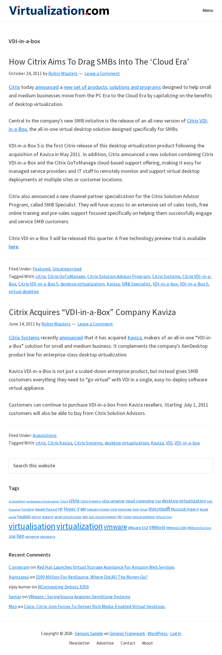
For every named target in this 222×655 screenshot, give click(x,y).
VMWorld (157, 527)
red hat (36, 517)
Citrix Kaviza (60, 443)
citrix (41, 276)
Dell (158, 501)
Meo (13, 606)
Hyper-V (71, 509)
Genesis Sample (89, 633)
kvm (136, 509)
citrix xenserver (113, 501)
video (127, 517)
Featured (41, 269)
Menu (208, 10)
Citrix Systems (166, 276)
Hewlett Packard (46, 509)
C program (19, 567)
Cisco (64, 501)
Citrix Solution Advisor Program (118, 276)
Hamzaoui (19, 577)
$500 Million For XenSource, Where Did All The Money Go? (92, 577)
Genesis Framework (127, 633)
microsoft (159, 508)
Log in (175, 633)
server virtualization (68, 517)
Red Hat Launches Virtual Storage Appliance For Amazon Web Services (106, 567)
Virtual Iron (164, 517)
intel (113, 509)
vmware (115, 526)
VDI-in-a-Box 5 (194, 284)
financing (15, 509)
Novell (204, 509)
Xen (20, 536)
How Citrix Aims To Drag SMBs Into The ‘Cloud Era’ (99, 61)
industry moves (98, 509)
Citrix (14, 87)
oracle (12, 517)
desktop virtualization (82, 284)
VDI (169, 443)
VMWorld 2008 (176, 528)
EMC (210, 501)
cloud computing (139, 501)
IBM (83, 509)
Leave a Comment (102, 73)
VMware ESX (138, 527)
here (13, 246)
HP (60, 509)
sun (85, 516)
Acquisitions (45, 435)
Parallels (24, 516)
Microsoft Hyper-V (185, 509)
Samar (15, 596)
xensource (47, 536)
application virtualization (42, 501)
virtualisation (32, 526)
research (47, 517)
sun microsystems (102, 517)
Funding (27, 509)
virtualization (79, 526)
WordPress (158, 633)
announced (47, 87)
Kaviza (113, 284)
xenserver (32, 536)
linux (143, 509)
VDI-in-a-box (165, 284)
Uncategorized (67, 269)
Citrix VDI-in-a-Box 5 (38, 284)
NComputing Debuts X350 (63, 587)
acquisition (17, 501)
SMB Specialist (136, 284)
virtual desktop (24, 291)
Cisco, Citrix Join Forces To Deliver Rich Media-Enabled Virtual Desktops (94, 606)
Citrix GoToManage (66, 276)
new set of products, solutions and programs (112, 87)
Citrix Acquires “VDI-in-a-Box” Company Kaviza (92, 311)
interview (125, 509)
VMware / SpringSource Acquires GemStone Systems (79, 596)
